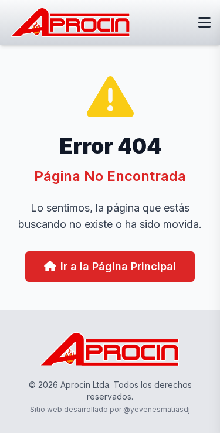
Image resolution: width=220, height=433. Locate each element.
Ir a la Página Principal (118, 266)
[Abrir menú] (204, 22)
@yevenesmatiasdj (156, 409)
